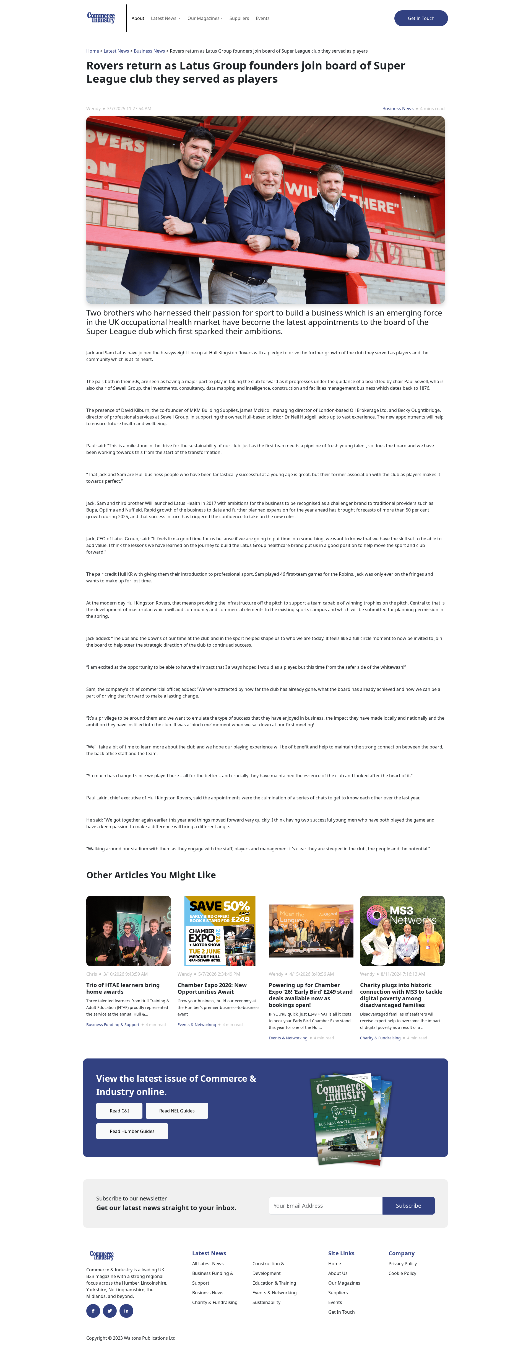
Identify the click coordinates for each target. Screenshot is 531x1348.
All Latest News (208, 1264)
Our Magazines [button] (204, 18)
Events (263, 18)
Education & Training (274, 1283)
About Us (338, 1273)
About (138, 18)
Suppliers (239, 18)
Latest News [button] (164, 18)
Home (92, 51)
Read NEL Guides (177, 1111)
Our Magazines (344, 1283)
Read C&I (119, 1111)
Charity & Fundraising (380, 1037)
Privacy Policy (403, 1264)
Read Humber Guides (132, 1131)
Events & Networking (197, 1024)
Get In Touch (421, 18)
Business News (149, 51)
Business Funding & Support (112, 1024)
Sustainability (266, 1302)
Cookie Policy (402, 1273)
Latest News (116, 51)
